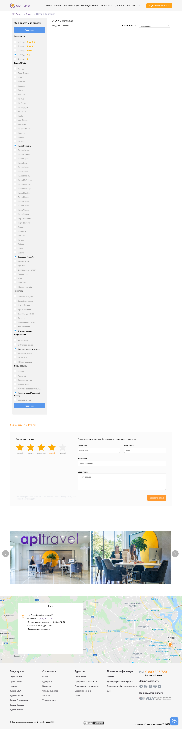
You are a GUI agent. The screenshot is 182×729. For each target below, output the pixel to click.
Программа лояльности (86, 681)
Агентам (46, 695)
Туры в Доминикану (19, 700)
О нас (45, 677)
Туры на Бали (16, 695)
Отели (77, 695)
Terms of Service (23, 499)
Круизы (58, 6)
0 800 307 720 (156, 672)
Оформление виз (83, 691)
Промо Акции (71, 6)
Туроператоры (49, 700)
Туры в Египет (16, 709)
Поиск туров (80, 677)
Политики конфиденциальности (122, 686)
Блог (109, 691)
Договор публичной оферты (120, 681)
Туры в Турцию (17, 705)
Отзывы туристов (50, 691)
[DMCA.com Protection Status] (93, 724)
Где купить (106, 6)
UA (138, 6)
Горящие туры (89, 6)
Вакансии (46, 686)
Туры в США (15, 691)
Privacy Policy (66, 497)
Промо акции (16, 681)
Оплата (110, 677)
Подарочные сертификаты (87, 686)
